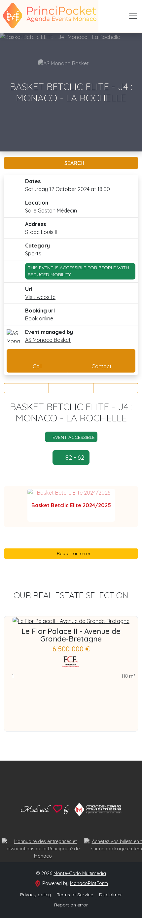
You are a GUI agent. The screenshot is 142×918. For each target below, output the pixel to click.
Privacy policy (35, 895)
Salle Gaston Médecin (51, 210)
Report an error (72, 553)
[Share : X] (71, 388)
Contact (101, 366)
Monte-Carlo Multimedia (79, 873)
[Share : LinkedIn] (115, 388)
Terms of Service (75, 895)
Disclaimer (110, 895)
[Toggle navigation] (133, 16)
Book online (39, 318)
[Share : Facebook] (26, 388)
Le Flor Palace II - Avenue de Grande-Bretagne (71, 635)
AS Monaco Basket (48, 340)
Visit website (40, 297)
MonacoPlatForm (89, 883)
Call (37, 366)
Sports (33, 253)
